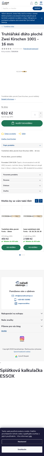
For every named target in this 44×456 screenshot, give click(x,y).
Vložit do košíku (23, 123)
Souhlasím (22, 449)
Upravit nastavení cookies (22, 352)
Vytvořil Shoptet (23, 356)
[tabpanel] (11, 228)
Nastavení (22, 441)
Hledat (37, 8)
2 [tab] (22, 255)
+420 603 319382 (23, 300)
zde (30, 436)
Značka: (8, 139)
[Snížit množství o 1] (41, 116)
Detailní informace (7, 99)
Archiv (4, 331)
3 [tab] (24, 255)
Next (41, 201)
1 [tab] (20, 255)
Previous (36, 201)
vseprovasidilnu (23, 303)
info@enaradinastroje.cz (24, 296)
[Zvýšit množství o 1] (41, 113)
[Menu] (41, 3)
